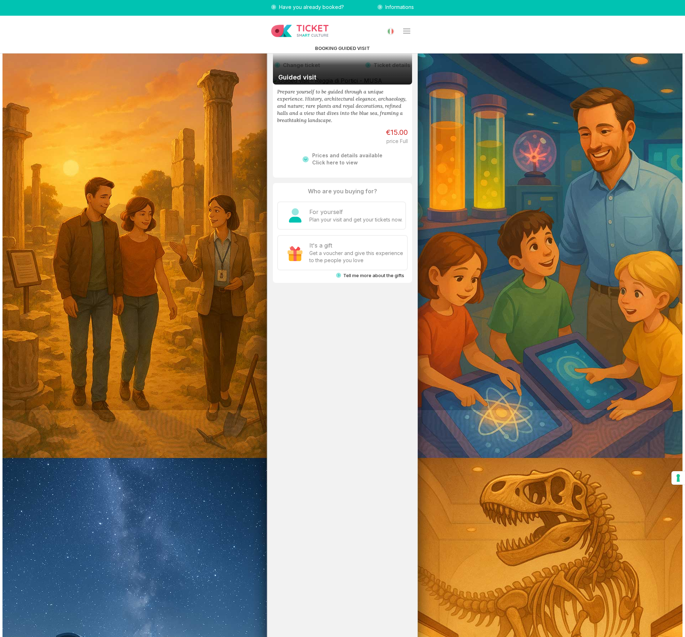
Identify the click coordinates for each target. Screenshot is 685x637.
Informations (398, 7)
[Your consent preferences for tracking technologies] (678, 478)
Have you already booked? (310, 7)
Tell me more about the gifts (372, 275)
